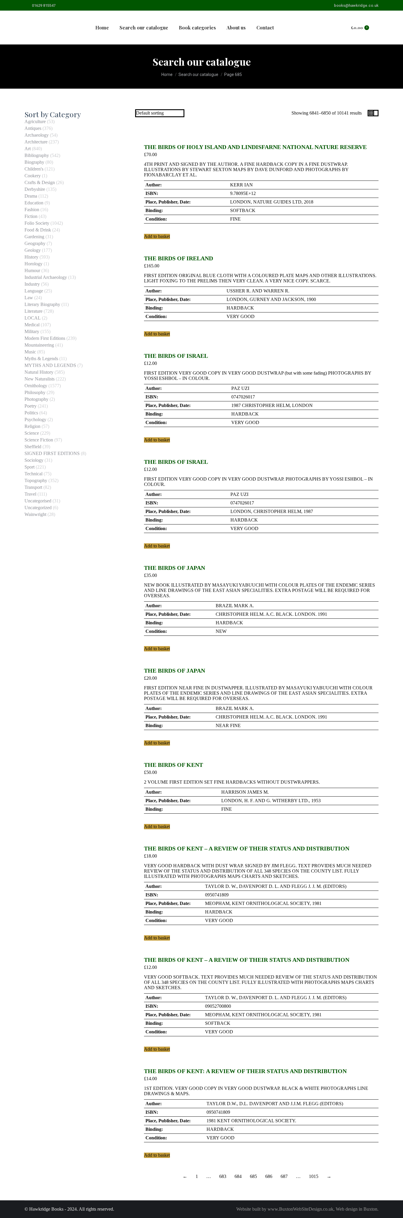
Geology (32, 250)
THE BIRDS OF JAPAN (174, 568)
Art (27, 148)
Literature (33, 311)
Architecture (35, 141)
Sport (29, 466)
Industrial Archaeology (45, 277)
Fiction (30, 216)
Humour (32, 270)
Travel (30, 494)
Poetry (30, 405)
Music (30, 351)
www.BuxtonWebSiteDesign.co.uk (300, 1209)
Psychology (35, 419)
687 (284, 1176)
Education (33, 202)
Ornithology (35, 385)
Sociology (33, 460)
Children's (33, 168)
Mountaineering (39, 344)
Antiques (32, 128)
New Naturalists (39, 378)
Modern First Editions (44, 338)
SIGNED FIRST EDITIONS (52, 453)
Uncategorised (37, 500)
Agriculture (35, 121)
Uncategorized (38, 507)
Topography (35, 480)
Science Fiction (38, 439)
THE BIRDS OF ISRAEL (176, 356)
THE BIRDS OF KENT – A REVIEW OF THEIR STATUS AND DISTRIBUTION (246, 848)
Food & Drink (37, 229)
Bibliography (36, 155)
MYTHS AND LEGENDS (50, 365)
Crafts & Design (39, 182)
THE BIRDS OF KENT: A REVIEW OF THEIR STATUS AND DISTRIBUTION (245, 1071)
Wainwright (35, 514)
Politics (31, 412)
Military (31, 331)
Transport (33, 487)
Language (33, 290)
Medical (32, 324)
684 (238, 1176)
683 (222, 1176)
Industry (32, 284)
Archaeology (36, 135)
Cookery (32, 175)
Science (31, 433)
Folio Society (36, 223)
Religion (32, 426)
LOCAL (32, 317)
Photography (36, 399)
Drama (30, 195)
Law (28, 297)
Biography (34, 162)
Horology (33, 263)
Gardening (34, 236)
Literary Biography (42, 304)
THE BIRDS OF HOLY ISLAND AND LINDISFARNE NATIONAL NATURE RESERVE (255, 147)
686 (268, 1176)
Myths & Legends (41, 358)
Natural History (38, 372)
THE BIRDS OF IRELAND (178, 258)
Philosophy (34, 392)
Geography (34, 243)
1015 (313, 1176)
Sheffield (32, 446)
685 (253, 1176)
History (31, 256)
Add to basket (157, 236)
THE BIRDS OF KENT (173, 765)
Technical (33, 473)
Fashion (31, 209)
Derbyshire (34, 189)
